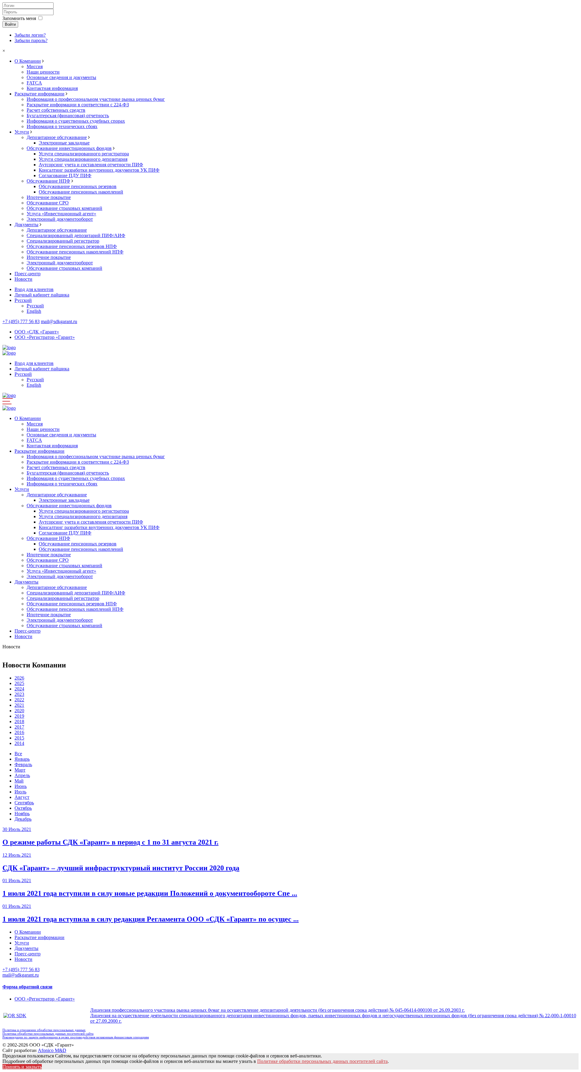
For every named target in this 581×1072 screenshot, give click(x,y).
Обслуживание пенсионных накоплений (81, 191)
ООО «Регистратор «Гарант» (45, 337)
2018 (19, 721)
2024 (19, 688)
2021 (19, 705)
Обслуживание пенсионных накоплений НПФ (75, 251)
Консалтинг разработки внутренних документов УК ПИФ (99, 170)
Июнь (21, 786)
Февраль (23, 764)
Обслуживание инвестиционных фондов (69, 148)
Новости (23, 279)
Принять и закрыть (22, 1066)
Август (22, 797)
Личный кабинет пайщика (42, 294)
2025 (19, 683)
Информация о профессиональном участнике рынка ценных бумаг (96, 99)
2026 (19, 677)
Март (20, 770)
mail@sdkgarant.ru (59, 321)
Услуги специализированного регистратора (84, 153)
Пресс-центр (28, 273)
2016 (19, 732)
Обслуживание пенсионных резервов (78, 186)
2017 (19, 727)
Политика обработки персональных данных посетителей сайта (48, 1033)
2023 (19, 694)
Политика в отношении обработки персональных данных (44, 1030)
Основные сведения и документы (61, 77)
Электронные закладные (64, 142)
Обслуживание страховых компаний (64, 208)
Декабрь (23, 819)
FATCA (34, 82)
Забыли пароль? (31, 40)
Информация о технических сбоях (62, 126)
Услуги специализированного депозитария (83, 159)
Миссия (35, 66)
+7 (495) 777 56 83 (21, 321)
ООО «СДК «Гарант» (37, 331)
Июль (20, 791)
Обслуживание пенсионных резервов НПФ (72, 246)
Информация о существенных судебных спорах (76, 121)
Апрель (22, 775)
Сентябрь (24, 802)
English (34, 311)
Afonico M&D (52, 1050)
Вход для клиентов (34, 289)
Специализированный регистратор (63, 240)
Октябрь (23, 808)
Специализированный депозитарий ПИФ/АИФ (76, 235)
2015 (19, 737)
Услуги (22, 131)
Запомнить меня (19, 18)
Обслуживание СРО (48, 202)
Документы (26, 224)
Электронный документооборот (60, 219)
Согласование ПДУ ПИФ (65, 175)
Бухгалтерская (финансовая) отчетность (68, 115)
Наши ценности (43, 71)
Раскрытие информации (39, 93)
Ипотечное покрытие (49, 197)
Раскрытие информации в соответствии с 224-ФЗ (78, 104)
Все (18, 753)
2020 (19, 710)
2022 (19, 699)
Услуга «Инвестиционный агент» (61, 213)
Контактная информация (52, 88)
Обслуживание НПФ (48, 181)
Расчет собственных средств (56, 110)
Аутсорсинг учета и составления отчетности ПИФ (91, 164)
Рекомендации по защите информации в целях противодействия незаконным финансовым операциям (75, 1037)
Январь (22, 759)
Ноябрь (22, 813)
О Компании (28, 61)
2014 (19, 743)
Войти (10, 24)
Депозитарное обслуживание (57, 137)
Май (19, 780)
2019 (19, 716)
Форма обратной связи (27, 986)
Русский (23, 300)
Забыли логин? (30, 35)
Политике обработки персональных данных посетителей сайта (322, 1061)
